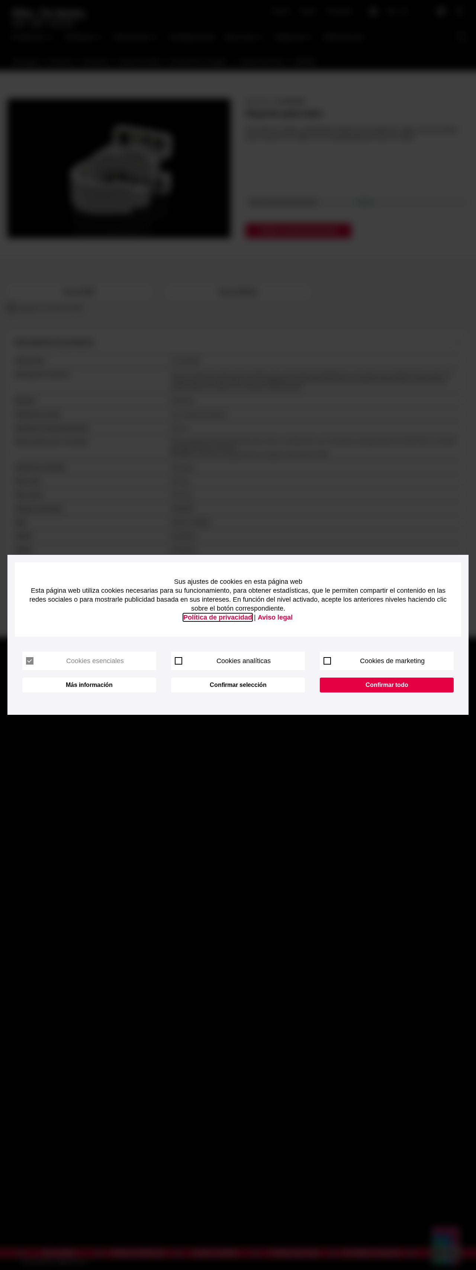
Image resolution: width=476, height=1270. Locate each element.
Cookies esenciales (95, 661)
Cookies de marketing (392, 661)
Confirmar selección (238, 685)
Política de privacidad (217, 617)
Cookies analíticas (243, 661)
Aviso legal (275, 617)
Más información (89, 685)
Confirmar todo (387, 685)
